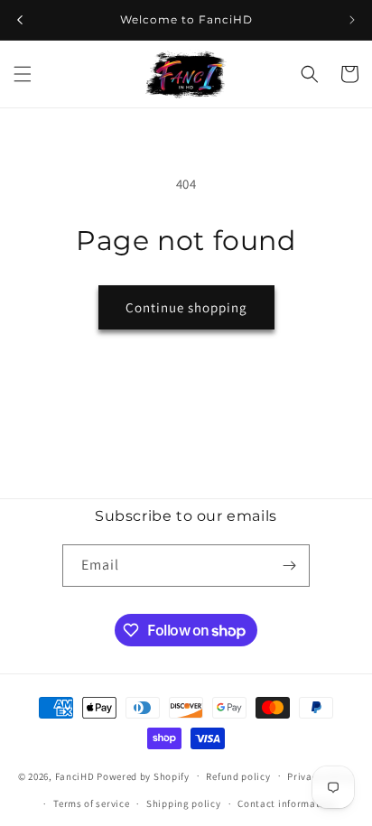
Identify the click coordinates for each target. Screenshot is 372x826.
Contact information (286, 803)
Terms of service (91, 803)
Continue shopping (186, 307)
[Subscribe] (289, 565)
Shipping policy (183, 803)
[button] (22, 74)
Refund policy (238, 776)
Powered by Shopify (143, 775)
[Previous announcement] (20, 20)
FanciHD (75, 775)
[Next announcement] (352, 20)
